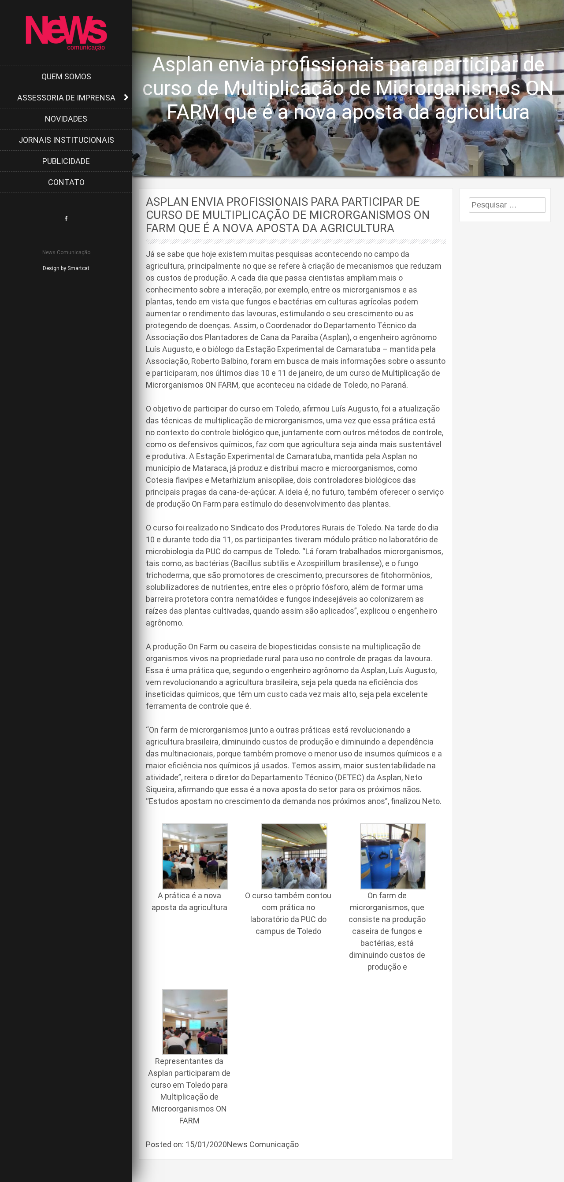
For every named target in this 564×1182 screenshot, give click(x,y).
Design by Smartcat (66, 268)
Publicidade (66, 161)
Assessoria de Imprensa (66, 97)
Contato (66, 182)
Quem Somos (66, 76)
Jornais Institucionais (66, 140)
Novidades (66, 118)
